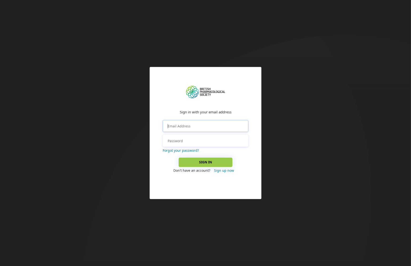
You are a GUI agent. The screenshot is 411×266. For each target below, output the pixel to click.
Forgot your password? (181, 150)
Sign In (205, 162)
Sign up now (224, 170)
